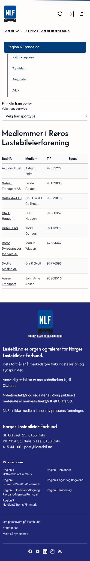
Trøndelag (18, 68)
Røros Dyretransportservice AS (11, 248)
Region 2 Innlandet (59, 470)
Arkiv (15, 90)
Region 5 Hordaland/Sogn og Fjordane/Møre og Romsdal (21, 492)
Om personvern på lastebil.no (21, 522)
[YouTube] (37, 551)
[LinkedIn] (45, 551)
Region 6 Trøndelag (59, 490)
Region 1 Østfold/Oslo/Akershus (17, 472)
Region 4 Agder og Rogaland (65, 480)
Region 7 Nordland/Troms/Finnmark (20, 502)
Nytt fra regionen (23, 57)
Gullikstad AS (11, 198)
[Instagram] (52, 551)
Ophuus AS (10, 228)
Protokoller (19, 79)
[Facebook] (30, 551)
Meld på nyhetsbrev (15, 533)
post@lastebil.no (38, 447)
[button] (82, 14)
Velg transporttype (14, 108)
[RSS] (59, 551)
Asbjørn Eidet (11, 168)
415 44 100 (12, 447)
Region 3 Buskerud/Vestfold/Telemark (21, 482)
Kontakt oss (10, 528)
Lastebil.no (11, 31)
